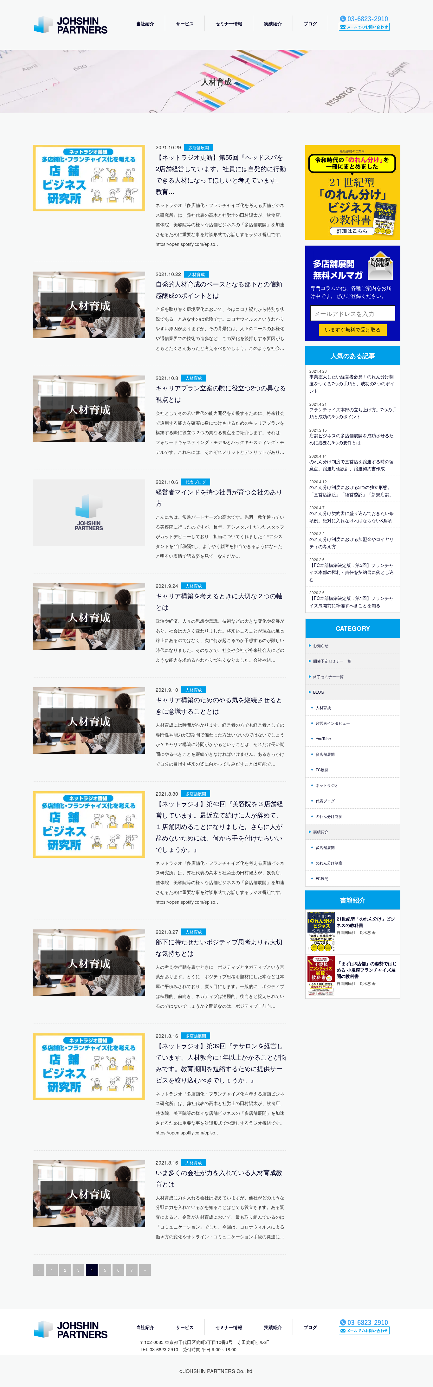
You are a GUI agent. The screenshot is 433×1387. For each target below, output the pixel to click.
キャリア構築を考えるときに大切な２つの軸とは (219, 601)
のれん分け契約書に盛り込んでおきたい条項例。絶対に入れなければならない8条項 (351, 516)
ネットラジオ (327, 785)
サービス (185, 23)
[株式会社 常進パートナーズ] (77, 25)
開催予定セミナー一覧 (332, 661)
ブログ (310, 23)
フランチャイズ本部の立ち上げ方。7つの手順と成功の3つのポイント (352, 413)
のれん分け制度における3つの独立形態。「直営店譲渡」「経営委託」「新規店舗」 (351, 490)
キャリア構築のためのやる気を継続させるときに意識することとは (219, 705)
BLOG (318, 692)
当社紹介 (145, 23)
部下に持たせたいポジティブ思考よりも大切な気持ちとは (219, 947)
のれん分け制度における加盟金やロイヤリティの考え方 (351, 542)
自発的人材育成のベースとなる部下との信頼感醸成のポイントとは (219, 289)
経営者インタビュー (333, 723)
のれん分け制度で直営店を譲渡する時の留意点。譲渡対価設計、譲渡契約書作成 (351, 465)
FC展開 (322, 769)
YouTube (323, 738)
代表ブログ (195, 482)
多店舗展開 (198, 147)
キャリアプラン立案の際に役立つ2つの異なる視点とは (221, 393)
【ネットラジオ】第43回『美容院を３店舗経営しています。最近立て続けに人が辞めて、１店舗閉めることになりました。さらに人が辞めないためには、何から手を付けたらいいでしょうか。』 (219, 826)
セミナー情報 (229, 23)
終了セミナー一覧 (328, 676)
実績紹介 (273, 23)
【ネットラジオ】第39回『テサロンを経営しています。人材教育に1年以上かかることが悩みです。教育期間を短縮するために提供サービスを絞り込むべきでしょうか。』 (221, 1062)
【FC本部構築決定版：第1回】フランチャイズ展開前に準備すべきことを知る (351, 601)
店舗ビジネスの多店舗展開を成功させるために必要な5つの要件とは (351, 439)
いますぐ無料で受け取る (353, 329)
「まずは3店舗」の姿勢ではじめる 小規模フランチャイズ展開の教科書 (367, 969)
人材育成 (196, 274)
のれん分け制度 (329, 816)
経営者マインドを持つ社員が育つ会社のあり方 (219, 497)
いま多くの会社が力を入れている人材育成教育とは (219, 1178)
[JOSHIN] (77, 1330)
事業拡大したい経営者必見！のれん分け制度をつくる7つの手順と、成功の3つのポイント (351, 383)
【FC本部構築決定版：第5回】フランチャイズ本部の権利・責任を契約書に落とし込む (351, 572)
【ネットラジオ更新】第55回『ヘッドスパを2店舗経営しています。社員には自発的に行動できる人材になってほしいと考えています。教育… (221, 174)
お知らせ (320, 645)
